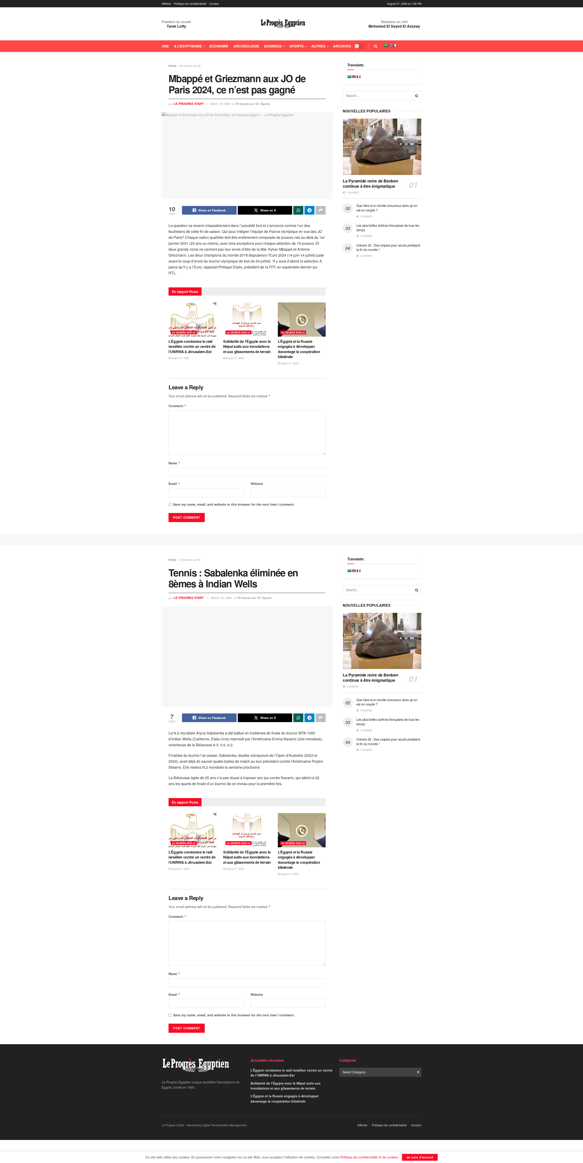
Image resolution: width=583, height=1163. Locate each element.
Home (172, 66)
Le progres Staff (189, 103)
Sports (296, 46)
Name (174, 463)
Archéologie (246, 46)
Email (174, 483)
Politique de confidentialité (190, 3)
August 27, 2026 (180, 358)
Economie (219, 46)
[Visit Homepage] (283, 24)
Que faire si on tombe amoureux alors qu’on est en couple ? (386, 207)
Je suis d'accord (420, 1157)
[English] (390, 45)
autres (318, 46)
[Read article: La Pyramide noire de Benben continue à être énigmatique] (382, 147)
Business (273, 46)
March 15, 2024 (220, 103)
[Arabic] (386, 45)
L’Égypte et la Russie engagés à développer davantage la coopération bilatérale (299, 349)
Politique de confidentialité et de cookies (369, 1157)
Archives (342, 46)
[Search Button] (375, 46)
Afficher (166, 3)
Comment (178, 405)
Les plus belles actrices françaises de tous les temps (387, 227)
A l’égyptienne (188, 46)
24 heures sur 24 (190, 66)
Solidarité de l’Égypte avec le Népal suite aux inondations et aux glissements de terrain (247, 346)
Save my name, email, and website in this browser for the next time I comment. (234, 504)
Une (165, 46)
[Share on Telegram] (309, 210)
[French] (395, 45)
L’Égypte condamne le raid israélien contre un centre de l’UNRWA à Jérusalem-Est (192, 346)
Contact (214, 3)
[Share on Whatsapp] (298, 210)
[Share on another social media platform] (321, 210)
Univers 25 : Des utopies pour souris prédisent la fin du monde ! (388, 247)
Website (257, 483)
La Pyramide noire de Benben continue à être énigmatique (370, 183)
